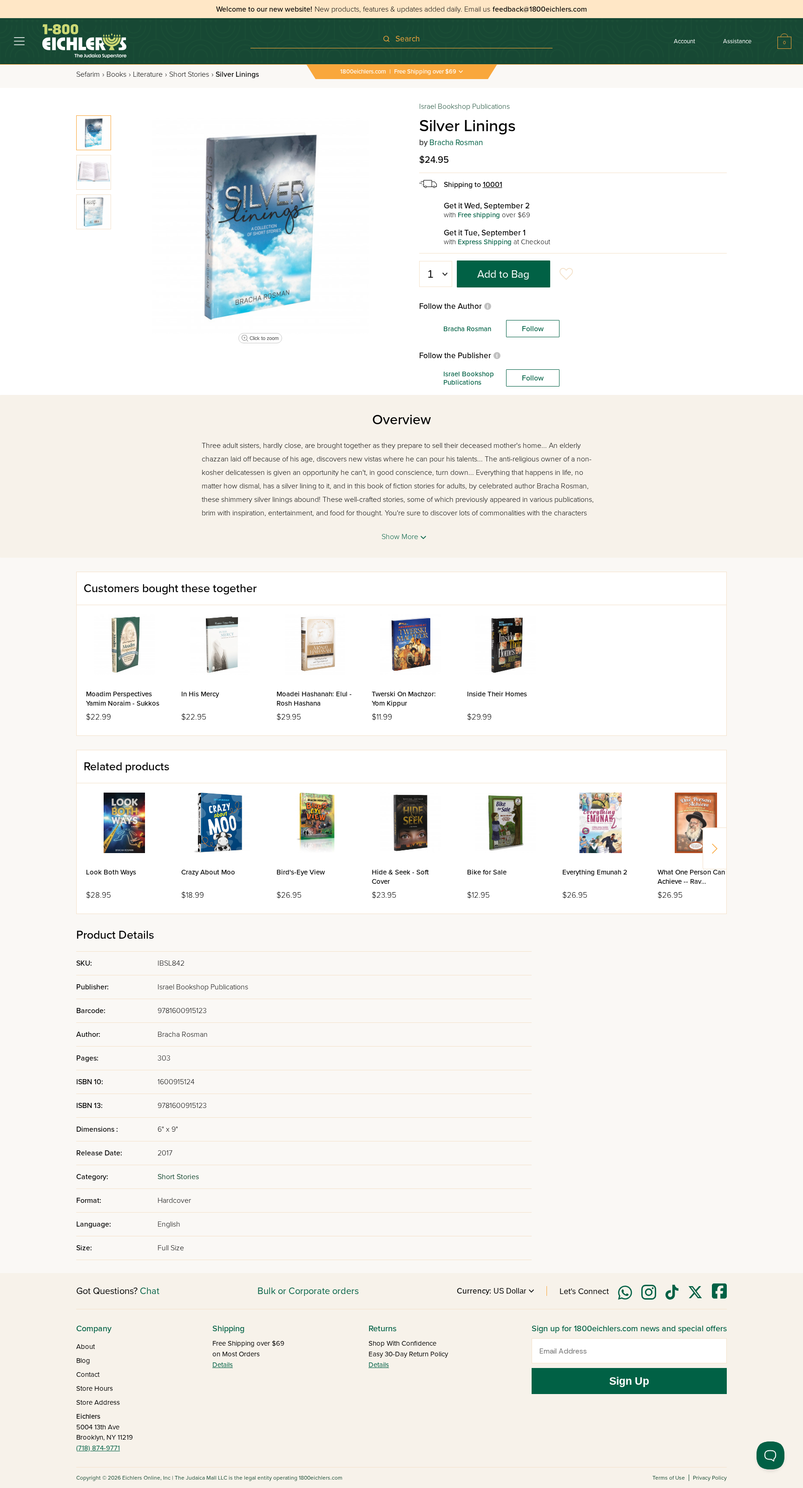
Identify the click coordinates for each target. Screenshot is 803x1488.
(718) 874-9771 (98, 1448)
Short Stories (191, 74)
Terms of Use (668, 1478)
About (85, 1346)
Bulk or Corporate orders (308, 1291)
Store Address (98, 1402)
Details (222, 1365)
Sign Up (629, 1381)
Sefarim (90, 74)
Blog (83, 1360)
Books (118, 74)
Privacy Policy (710, 1478)
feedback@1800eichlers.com (540, 9)
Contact (87, 1374)
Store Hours (94, 1388)
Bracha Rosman (456, 142)
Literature (150, 74)
